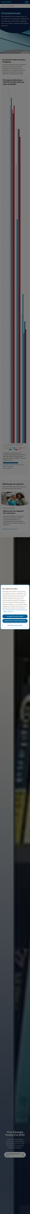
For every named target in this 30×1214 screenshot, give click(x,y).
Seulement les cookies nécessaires (15, 621)
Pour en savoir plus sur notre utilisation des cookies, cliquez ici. (15, 610)
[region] (15, 607)
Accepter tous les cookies (15, 616)
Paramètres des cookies (15, 625)
